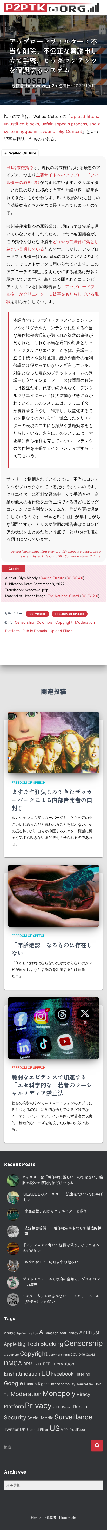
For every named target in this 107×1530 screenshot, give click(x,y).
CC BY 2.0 (89, 596)
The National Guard (63, 596)
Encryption (62, 1363)
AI (42, 1332)
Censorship (24, 622)
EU (45, 1373)
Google (13, 1383)
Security (15, 1417)
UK (23, 1429)
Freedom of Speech (69, 613)
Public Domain (34, 630)
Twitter (11, 1429)
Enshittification (22, 1374)
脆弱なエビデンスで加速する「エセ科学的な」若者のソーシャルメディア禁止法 (52, 1085)
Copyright (37, 613)
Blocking (51, 1343)
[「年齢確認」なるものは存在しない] (53, 895)
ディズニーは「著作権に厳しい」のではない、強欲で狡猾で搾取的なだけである (62, 1179)
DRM (27, 1363)
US (55, 1428)
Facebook (62, 1374)
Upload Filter (61, 630)
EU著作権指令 (19, 167)
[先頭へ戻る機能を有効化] (96, 1519)
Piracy (83, 1394)
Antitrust (89, 1332)
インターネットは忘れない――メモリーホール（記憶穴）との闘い (60, 1298)
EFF (46, 1364)
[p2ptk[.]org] (53, 7)
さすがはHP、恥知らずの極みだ (51, 1262)
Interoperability (62, 1384)
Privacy (38, 1405)
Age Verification (27, 1333)
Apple (10, 1344)
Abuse (9, 1333)
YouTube (77, 1429)
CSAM (90, 1354)
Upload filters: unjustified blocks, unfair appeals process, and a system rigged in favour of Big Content (52, 124)
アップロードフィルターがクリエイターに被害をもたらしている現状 (52, 294)
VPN (65, 1429)
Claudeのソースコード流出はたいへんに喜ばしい (63, 1196)
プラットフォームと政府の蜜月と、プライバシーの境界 (61, 1281)
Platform (12, 630)
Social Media (40, 1418)
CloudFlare (11, 1354)
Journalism (84, 1384)
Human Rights (36, 1384)
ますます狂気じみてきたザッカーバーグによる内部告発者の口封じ (52, 799)
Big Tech (28, 1344)
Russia (80, 1406)
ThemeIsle (67, 1517)
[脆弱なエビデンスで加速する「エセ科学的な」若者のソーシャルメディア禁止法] (53, 1027)
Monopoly (59, 1393)
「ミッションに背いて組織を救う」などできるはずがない (60, 1247)
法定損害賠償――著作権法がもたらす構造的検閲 (63, 1230)
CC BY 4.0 (74, 578)
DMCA (13, 1363)
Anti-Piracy (68, 1333)
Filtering (82, 1374)
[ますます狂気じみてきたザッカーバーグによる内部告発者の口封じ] (53, 742)
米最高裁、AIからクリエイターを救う (56, 1211)
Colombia (45, 622)
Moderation (85, 622)
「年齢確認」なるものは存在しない (52, 948)
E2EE (38, 1364)
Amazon (52, 1333)
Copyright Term (59, 1354)
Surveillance (73, 1417)
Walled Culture (52, 578)
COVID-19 (78, 1354)
